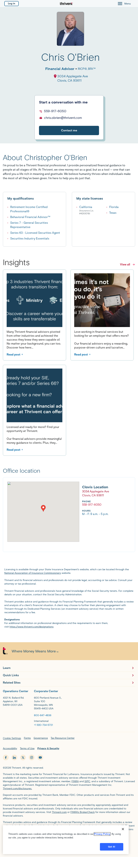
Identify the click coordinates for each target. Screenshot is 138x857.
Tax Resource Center (63, 738)
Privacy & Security (48, 748)
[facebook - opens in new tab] (5, 757)
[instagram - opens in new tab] (31, 757)
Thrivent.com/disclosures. (17, 788)
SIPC (87, 781)
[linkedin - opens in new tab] (14, 757)
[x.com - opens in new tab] (23, 757)
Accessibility (10, 748)
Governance (41, 738)
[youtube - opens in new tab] (40, 757)
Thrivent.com (59, 812)
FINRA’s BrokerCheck (82, 812)
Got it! (111, 846)
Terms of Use (27, 748)
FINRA (75, 781)
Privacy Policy (102, 834)
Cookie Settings (12, 738)
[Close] (123, 829)
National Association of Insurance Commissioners (32, 573)
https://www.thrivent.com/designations (32, 626)
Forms (27, 738)
